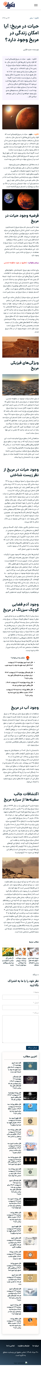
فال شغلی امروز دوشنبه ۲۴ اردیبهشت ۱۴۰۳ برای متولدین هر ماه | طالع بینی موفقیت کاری (14, 1242)
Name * (36, 992)
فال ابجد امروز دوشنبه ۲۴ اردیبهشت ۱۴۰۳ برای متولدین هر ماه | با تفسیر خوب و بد (14, 1279)
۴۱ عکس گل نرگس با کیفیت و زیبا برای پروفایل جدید (8, 961)
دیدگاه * (36, 1013)
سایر (31, 18)
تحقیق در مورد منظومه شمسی (15, 262)
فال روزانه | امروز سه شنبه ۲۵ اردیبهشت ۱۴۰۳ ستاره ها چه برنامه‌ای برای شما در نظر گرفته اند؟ (14, 1203)
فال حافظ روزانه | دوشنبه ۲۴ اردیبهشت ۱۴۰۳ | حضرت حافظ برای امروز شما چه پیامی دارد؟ (14, 1217)
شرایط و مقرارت (23, 1345)
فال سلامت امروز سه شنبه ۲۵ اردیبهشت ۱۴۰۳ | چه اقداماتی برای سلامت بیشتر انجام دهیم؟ (14, 1148)
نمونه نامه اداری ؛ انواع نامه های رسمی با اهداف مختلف (33, 961)
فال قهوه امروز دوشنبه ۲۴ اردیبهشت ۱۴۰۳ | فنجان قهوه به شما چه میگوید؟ (14, 1230)
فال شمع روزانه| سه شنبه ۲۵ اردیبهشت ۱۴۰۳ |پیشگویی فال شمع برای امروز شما (14, 1161)
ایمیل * (36, 1002)
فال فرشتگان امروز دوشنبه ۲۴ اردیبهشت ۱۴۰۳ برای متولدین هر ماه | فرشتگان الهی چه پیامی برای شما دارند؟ (14, 1294)
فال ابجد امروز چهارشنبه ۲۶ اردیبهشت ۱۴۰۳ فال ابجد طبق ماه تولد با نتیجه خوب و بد (19, 665)
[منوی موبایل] (36, 5)
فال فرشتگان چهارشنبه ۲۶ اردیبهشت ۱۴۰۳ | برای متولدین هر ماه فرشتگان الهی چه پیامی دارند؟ (19, 675)
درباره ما (35, 1345)
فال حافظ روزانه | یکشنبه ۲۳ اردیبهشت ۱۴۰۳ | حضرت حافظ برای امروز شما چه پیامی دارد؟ (14, 1323)
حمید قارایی (27, 49)
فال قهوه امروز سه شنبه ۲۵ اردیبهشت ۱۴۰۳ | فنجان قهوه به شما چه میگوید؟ (14, 1121)
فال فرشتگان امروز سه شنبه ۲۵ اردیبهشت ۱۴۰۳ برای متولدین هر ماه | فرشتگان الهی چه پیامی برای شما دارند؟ (14, 1187)
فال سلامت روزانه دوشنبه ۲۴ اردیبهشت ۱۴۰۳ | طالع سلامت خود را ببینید (14, 1255)
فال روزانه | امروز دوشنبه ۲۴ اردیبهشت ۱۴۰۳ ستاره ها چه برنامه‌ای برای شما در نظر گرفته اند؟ (14, 1309)
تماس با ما (10, 1345)
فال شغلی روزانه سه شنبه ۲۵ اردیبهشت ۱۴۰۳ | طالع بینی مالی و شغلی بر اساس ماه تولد (14, 1134)
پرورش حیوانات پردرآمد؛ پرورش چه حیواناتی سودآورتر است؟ (21, 961)
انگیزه (37, 18)
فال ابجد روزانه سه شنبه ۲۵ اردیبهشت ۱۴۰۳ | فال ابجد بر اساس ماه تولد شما (14, 1172)
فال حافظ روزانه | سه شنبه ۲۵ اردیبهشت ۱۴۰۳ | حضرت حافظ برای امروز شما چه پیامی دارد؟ (19, 692)
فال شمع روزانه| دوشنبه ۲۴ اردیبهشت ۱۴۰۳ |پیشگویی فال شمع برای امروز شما (14, 1267)
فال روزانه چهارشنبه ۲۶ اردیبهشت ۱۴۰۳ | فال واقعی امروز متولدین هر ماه (19, 684)
